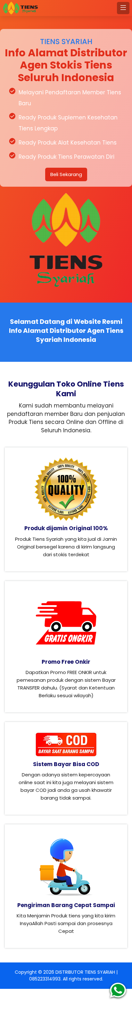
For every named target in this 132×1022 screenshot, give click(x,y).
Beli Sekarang (66, 174)
